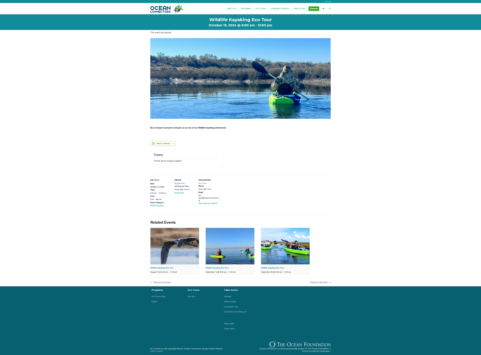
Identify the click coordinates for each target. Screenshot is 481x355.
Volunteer (227, 296)
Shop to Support (230, 302)
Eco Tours (202, 183)
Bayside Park (179, 183)
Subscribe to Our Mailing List (235, 312)
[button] (323, 8)
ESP (330, 1)
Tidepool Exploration (161, 282)
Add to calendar (163, 143)
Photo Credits (229, 324)
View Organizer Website (207, 203)
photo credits (156, 351)
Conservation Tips (231, 307)
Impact (154, 302)
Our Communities (158, 296)
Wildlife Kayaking (157, 205)
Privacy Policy (229, 329)
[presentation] (174, 246)
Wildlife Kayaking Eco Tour (161, 268)
